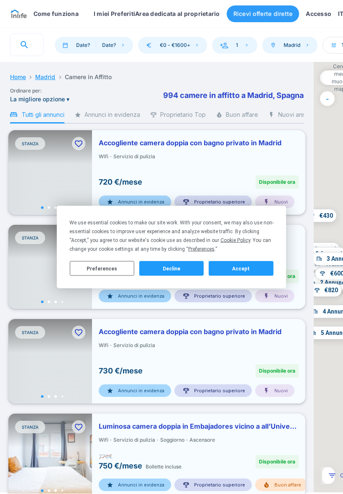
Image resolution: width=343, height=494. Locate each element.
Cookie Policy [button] (235, 240)
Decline (171, 268)
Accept (241, 268)
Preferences (102, 268)
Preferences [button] (201, 249)
